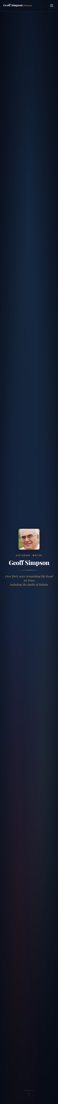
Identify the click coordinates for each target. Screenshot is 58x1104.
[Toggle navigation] (51, 5)
